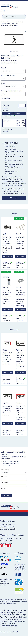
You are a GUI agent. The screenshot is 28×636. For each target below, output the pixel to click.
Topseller (23, 610)
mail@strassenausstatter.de (7, 529)
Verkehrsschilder (11, 22)
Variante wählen (7, 256)
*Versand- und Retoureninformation (12, 619)
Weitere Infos (14, 198)
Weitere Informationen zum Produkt (9, 63)
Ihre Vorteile (13, 617)
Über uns (3, 623)
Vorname (4, 476)
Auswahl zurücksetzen (6, 98)
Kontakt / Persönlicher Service (10, 610)
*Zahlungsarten (23, 617)
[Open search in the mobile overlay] (14, 17)
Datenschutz (11, 632)
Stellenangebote (20, 621)
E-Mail (3, 488)
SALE (14, 613)
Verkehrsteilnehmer (5, 23)
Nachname (4, 482)
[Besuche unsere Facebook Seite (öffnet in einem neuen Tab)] (9, 545)
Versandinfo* (5, 131)
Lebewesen (14, 23)
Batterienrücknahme (7, 621)
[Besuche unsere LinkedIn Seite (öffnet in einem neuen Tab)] (5, 545)
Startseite (3, 22)
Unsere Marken (15, 615)
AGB (17, 632)
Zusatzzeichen (19, 22)
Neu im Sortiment (6, 613)
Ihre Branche (5, 469)
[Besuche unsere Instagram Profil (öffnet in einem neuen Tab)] (1, 545)
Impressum (3, 632)
